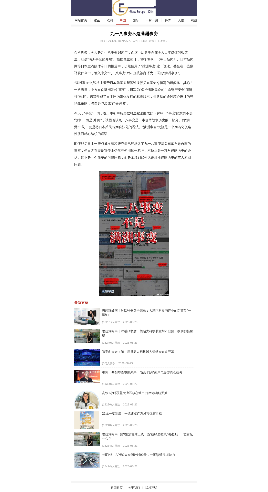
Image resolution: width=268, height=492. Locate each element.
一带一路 (152, 20)
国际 (136, 20)
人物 (181, 20)
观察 (194, 20)
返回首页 (117, 487)
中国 (123, 20)
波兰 (97, 20)
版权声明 (151, 487)
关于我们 (134, 487)
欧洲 (110, 20)
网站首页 (81, 20)
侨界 (168, 20)
